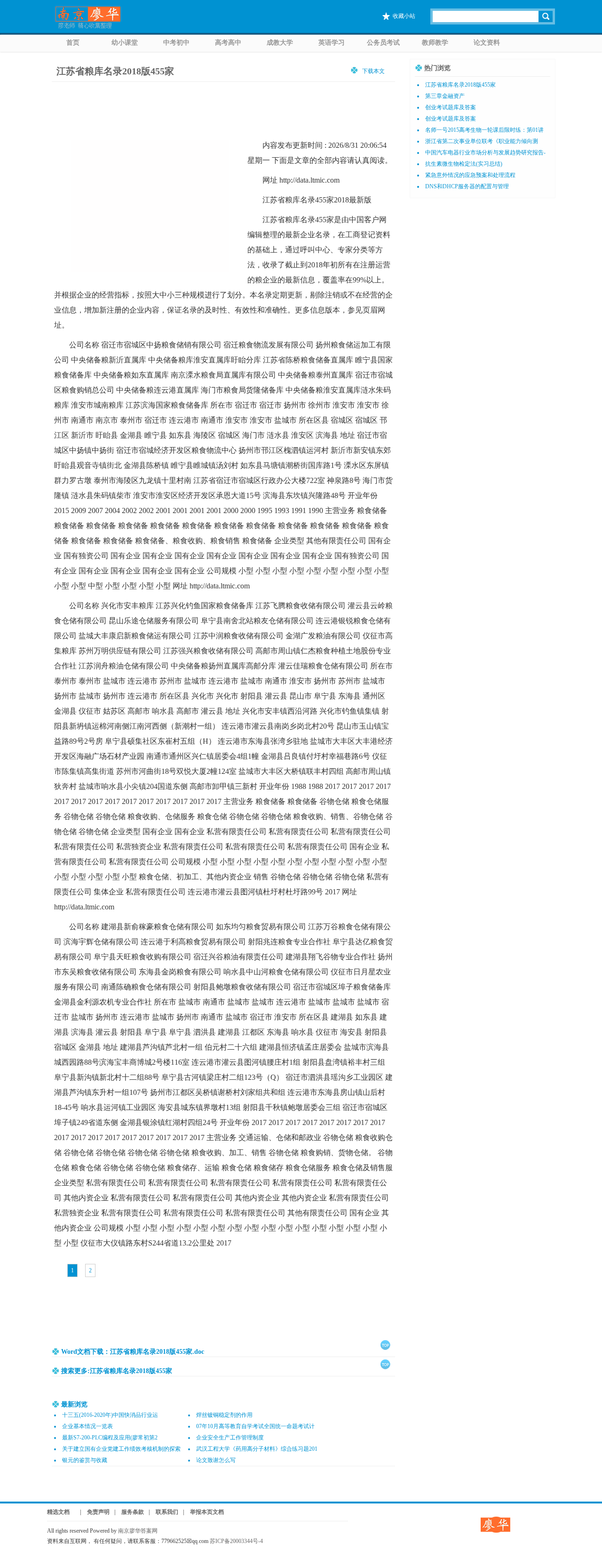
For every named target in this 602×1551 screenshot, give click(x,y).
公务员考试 (383, 42)
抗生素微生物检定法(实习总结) (463, 164)
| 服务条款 (129, 1512)
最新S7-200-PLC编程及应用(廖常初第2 (110, 1437)
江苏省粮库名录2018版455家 (460, 84)
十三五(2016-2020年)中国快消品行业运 (110, 1415)
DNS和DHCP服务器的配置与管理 (467, 186)
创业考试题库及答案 (450, 107)
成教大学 (280, 42)
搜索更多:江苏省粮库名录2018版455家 (116, 1370)
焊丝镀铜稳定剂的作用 (224, 1415)
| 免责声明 (92, 1512)
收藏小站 (404, 16)
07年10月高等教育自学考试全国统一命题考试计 (255, 1426)
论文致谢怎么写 (216, 1460)
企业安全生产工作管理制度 (230, 1437)
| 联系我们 (163, 1512)
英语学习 (331, 42)
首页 (72, 42)
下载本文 (373, 71)
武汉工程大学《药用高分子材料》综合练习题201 (256, 1449)
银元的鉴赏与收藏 (84, 1460)
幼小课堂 (124, 42)
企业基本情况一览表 (87, 1426)
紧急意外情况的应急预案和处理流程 (470, 175)
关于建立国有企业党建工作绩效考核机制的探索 (121, 1449)
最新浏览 (74, 1404)
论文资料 (487, 42)
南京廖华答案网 (140, 1530)
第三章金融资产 (445, 96)
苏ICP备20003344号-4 (236, 1541)
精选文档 (58, 1512)
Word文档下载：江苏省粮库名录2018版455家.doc (132, 1351)
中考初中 (176, 42)
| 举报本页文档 (203, 1512)
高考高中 (228, 42)
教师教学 (435, 42)
